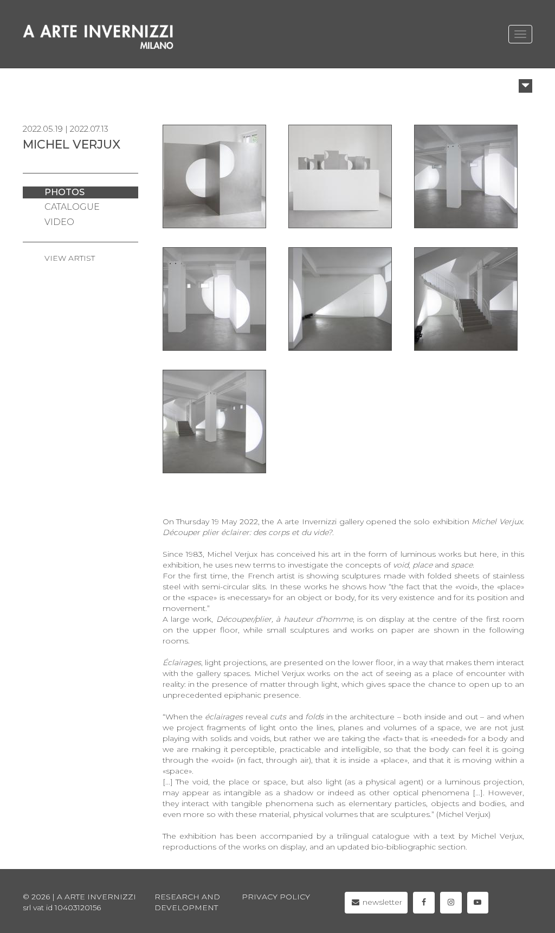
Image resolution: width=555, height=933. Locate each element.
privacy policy (276, 897)
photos (64, 192)
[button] (525, 86)
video (59, 222)
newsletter (381, 902)
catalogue (72, 207)
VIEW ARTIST (69, 258)
